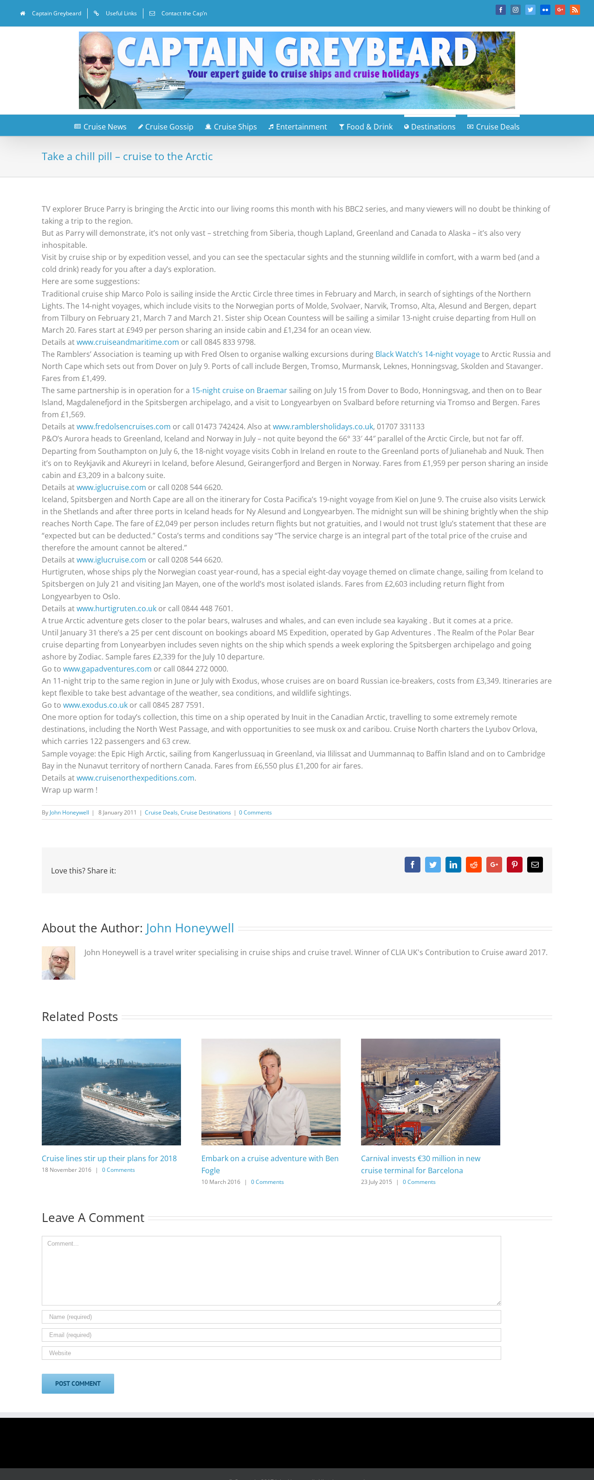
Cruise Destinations (206, 812)
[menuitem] (50, 13)
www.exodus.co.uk (95, 705)
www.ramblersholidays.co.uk (323, 426)
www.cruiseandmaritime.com (128, 342)
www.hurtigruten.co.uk (116, 608)
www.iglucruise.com (111, 487)
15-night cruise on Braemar (239, 390)
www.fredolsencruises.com (124, 426)
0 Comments (255, 812)
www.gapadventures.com (107, 669)
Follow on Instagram (303, 1446)
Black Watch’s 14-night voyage (427, 354)
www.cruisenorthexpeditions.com (135, 778)
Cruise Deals (161, 812)
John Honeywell (69, 812)
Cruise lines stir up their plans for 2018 (109, 1158)
